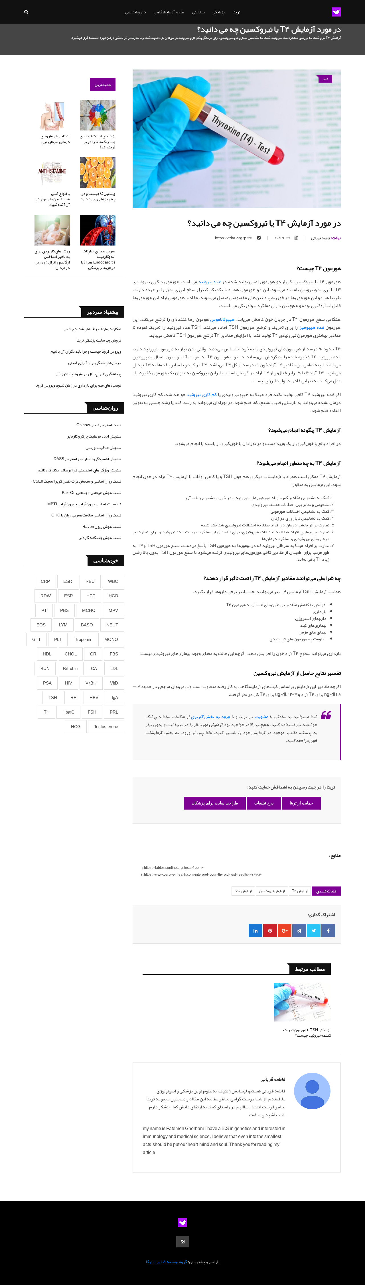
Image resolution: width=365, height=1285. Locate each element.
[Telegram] (299, 930)
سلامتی (198, 12)
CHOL (71, 654)
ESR (67, 581)
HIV (68, 683)
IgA (115, 697)
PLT (58, 639)
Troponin (83, 639)
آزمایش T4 (300, 891)
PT (44, 610)
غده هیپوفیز (311, 327)
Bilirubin (70, 668)
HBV (94, 697)
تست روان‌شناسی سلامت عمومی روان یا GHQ (86, 515)
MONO (111, 639)
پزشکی (218, 12)
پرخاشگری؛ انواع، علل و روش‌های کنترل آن (88, 374)
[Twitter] (314, 930)
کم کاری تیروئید (201, 394)
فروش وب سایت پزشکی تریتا (99, 340)
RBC (90, 581)
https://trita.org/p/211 (234, 238)
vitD (114, 683)
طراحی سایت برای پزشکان (215, 803)
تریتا (236, 12)
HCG (76, 726)
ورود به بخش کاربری (210, 716)
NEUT (112, 625)
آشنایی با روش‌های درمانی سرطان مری (55, 139)
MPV (113, 610)
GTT (36, 639)
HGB (113, 596)
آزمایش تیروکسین (272, 891)
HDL (47, 654)
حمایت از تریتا (301, 803)
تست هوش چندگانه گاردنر (100, 538)
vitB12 (91, 683)
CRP (45, 581)
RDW (45, 596)
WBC (113, 581)
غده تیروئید (209, 281)
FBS (114, 654)
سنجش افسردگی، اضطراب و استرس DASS (87, 459)
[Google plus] (284, 930)
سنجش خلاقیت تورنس (103, 448)
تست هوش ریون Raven (101, 526)
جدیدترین (103, 85)
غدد (325, 79)
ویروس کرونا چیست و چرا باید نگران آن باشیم (85, 351)
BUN (45, 668)
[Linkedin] (255, 930)
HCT (90, 596)
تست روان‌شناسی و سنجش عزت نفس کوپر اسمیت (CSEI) (76, 481)
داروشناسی (135, 12)
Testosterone (106, 726)
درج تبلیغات (263, 803)
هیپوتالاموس (222, 319)
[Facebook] (328, 930)
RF (73, 697)
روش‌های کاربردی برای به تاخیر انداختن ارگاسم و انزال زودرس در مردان (52, 259)
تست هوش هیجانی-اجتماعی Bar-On (91, 493)
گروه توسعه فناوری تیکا (166, 1261)
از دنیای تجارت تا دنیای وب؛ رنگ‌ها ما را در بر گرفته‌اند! (97, 141)
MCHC (88, 610)
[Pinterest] (270, 930)
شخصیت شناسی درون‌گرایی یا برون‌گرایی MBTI (84, 504)
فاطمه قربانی (326, 238)
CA (94, 668)
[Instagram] (182, 1241)
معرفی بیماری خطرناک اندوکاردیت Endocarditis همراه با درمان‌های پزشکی (98, 259)
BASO (87, 625)
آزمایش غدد (243, 891)
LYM (63, 625)
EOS (41, 625)
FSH (92, 712)
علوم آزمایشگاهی (169, 12)
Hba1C (68, 712)
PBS (64, 610)
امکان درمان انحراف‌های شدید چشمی (92, 329)
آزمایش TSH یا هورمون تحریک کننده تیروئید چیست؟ (307, 1032)
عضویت (261, 716)
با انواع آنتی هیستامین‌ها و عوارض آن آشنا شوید (53, 199)
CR (93, 654)
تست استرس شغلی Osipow (98, 425)
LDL (114, 668)
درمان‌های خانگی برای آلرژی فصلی (94, 363)
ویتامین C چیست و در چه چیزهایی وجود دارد (97, 196)
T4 (46, 712)
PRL (114, 712)
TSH (52, 697)
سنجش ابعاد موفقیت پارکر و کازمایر (94, 436)
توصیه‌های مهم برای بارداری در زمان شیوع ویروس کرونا (78, 385)
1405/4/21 (281, 238)
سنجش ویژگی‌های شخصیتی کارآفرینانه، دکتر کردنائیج (79, 470)
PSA (47, 683)
